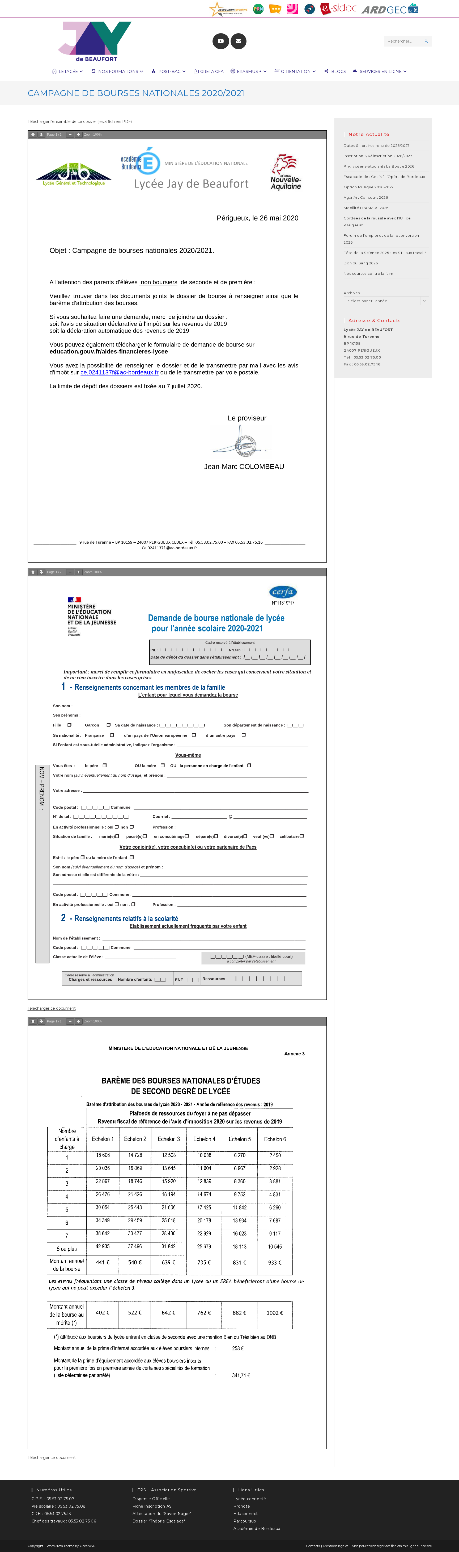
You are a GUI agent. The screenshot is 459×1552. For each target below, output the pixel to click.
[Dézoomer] (70, 135)
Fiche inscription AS (152, 1506)
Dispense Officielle (151, 1498)
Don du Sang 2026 (361, 263)
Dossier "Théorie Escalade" (159, 1521)
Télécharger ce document (52, 1008)
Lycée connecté (249, 1498)
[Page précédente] (33, 135)
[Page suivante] (41, 135)
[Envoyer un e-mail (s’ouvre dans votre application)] (238, 41)
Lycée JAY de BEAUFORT (368, 329)
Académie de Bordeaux (256, 1528)
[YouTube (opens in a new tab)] (220, 41)
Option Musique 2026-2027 (368, 187)
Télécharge (38, 121)
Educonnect (245, 1513)
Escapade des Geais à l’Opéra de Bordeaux (384, 176)
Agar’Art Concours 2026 (366, 197)
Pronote (241, 1506)
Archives (352, 293)
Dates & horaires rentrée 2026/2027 (376, 145)
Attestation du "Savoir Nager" (162, 1513)
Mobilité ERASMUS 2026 (366, 208)
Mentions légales (335, 1546)
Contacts (313, 1546)
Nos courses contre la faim (368, 273)
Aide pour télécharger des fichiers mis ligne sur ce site (392, 1546)
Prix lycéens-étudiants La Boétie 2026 (379, 166)
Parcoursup (244, 1521)
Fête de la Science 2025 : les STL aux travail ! (385, 253)
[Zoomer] (79, 135)
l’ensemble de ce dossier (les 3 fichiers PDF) (90, 121)
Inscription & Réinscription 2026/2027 (378, 156)
